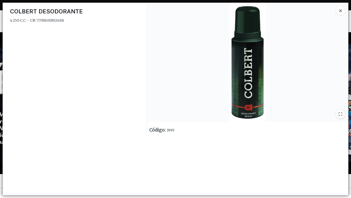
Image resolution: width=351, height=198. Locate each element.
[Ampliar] (340, 114)
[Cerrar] (340, 10)
